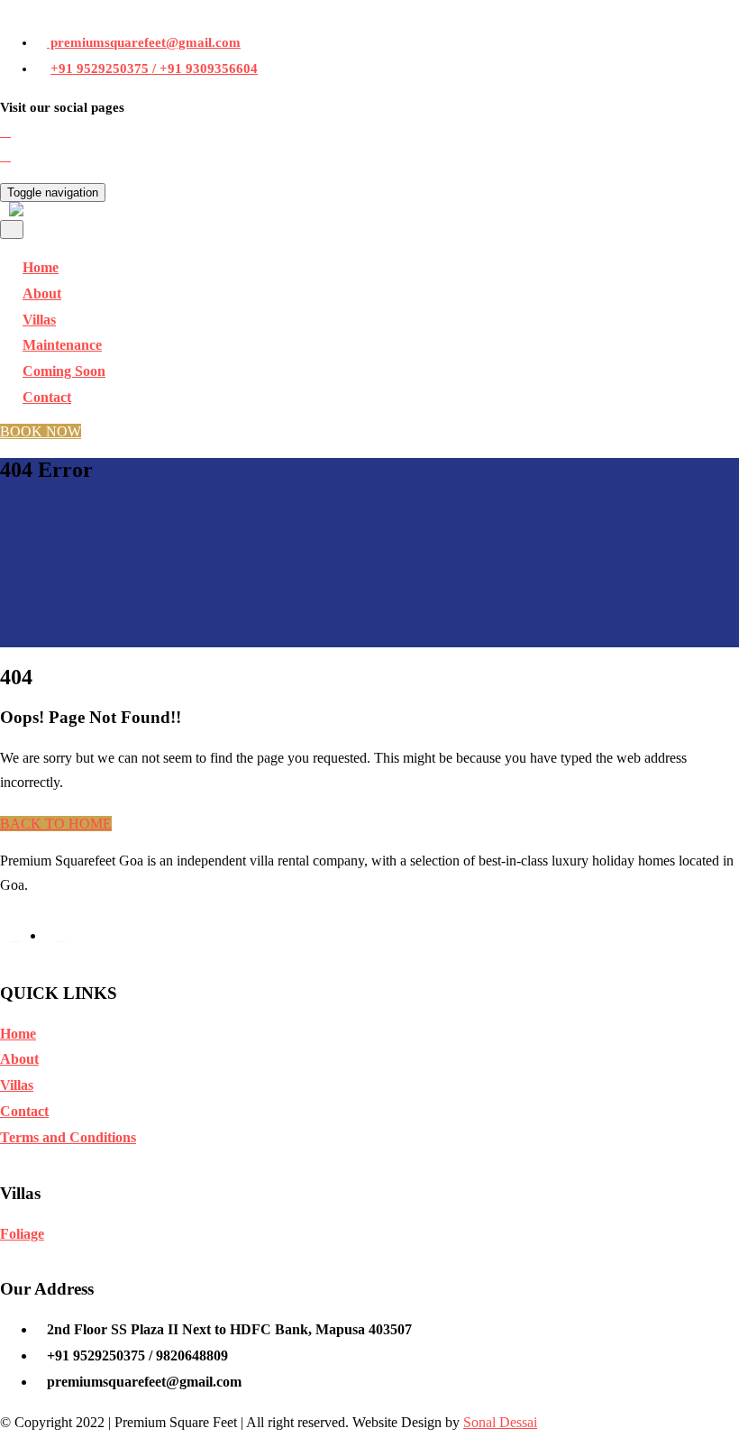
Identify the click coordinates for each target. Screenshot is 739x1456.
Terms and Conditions (68, 1137)
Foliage (22, 1233)
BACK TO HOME (56, 823)
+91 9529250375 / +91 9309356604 (154, 68)
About (19, 1059)
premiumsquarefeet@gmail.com (144, 42)
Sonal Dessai (500, 1422)
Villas (16, 1085)
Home (18, 1033)
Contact (47, 397)
